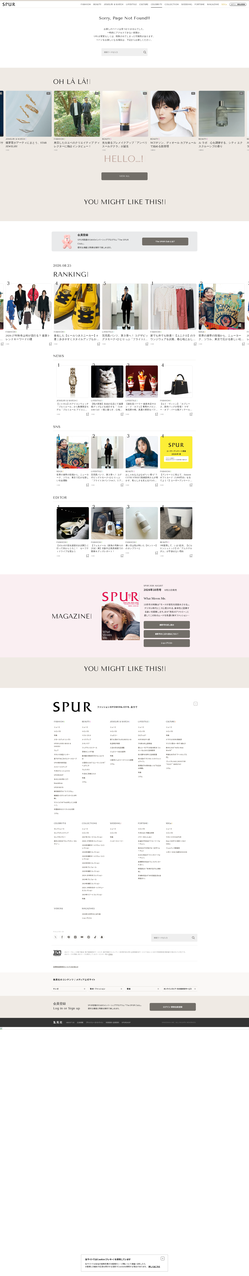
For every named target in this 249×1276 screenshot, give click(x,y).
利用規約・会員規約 (112, 1022)
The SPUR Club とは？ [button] (165, 241)
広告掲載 (80, 1022)
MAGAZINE (213, 4)
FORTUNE (200, 4)
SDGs (224, 4)
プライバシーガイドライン (94, 1022)
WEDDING (186, 4)
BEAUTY (97, 4)
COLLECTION (172, 4)
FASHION (86, 4)
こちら (110, 954)
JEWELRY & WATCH (113, 4)
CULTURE (143, 4)
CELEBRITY (156, 4)
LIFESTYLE (131, 4)
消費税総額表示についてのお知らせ (65, 967)
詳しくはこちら (154, 1266)
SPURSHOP (126, 1022)
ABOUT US (70, 1022)
